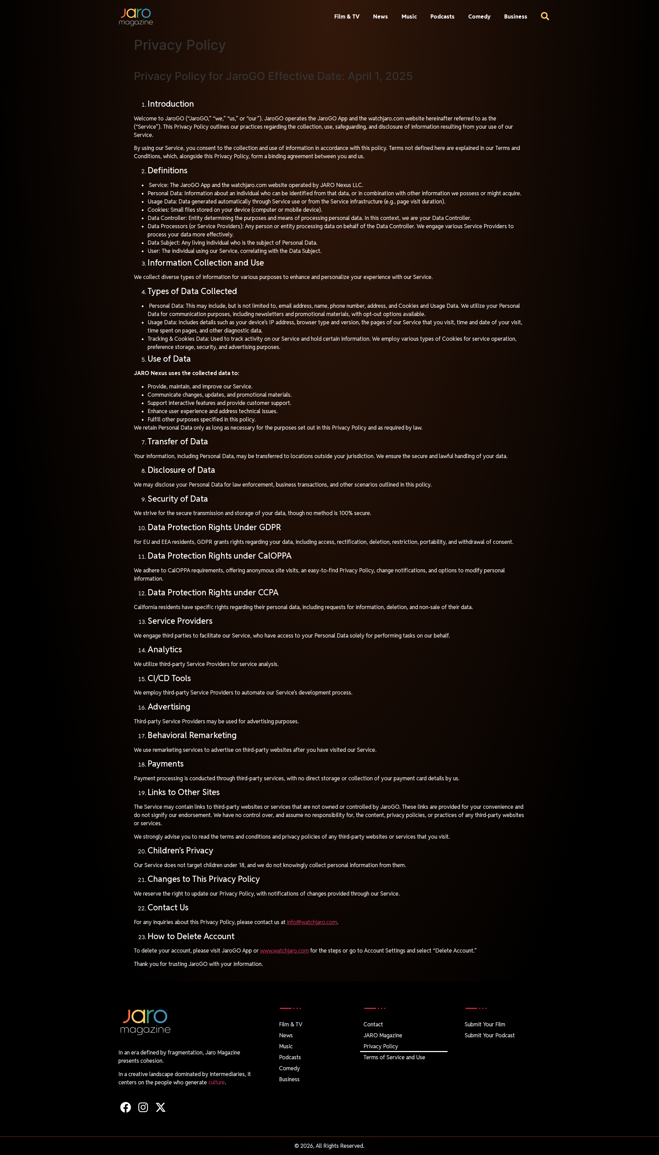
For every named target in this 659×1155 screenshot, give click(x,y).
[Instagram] (143, 1107)
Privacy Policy (380, 1046)
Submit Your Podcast (490, 1035)
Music (409, 16)
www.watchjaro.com (284, 950)
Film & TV (346, 16)
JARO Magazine (382, 1035)
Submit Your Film (485, 1024)
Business (515, 16)
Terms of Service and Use (394, 1057)
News (380, 16)
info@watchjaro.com (312, 922)
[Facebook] (125, 1107)
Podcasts (442, 16)
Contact (373, 1024)
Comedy (479, 16)
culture (216, 1082)
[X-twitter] (160, 1107)
